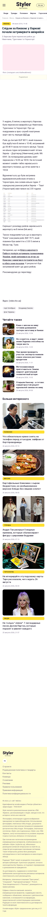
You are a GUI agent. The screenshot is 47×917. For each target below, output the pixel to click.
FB (5, 761)
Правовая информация (13, 790)
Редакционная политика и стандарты (19, 770)
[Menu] (4, 5)
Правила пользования (12, 787)
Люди (5, 13)
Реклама (6, 783)
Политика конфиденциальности (17, 794)
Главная (5, 18)
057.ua (26, 135)
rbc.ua (40, 5)
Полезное (24, 13)
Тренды (14, 13)
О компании (8, 780)
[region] (23, 99)
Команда (6, 777)
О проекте (7, 767)
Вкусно (33, 13)
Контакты (7, 773)
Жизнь (11, 18)
